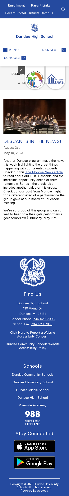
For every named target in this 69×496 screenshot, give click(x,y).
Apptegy (42, 490)
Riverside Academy (32, 405)
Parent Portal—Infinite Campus (29, 13)
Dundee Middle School (32, 390)
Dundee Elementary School (33, 382)
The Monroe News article (44, 172)
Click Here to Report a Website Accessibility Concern (32, 334)
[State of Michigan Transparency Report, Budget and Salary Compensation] (34, 77)
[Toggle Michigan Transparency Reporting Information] (21, 70)
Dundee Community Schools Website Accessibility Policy (33, 346)
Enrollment (16, 5)
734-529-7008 (44, 319)
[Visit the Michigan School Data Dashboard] (55, 77)
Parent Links (40, 5)
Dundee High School (32, 397)
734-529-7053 (41, 324)
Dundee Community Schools (32, 374)
